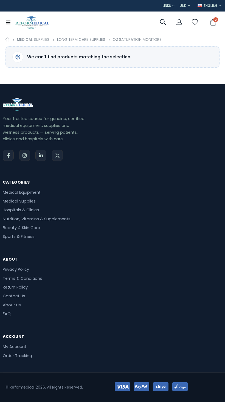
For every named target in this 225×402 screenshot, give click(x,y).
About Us (12, 305)
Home (7, 39)
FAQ (7, 314)
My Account (14, 346)
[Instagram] (24, 155)
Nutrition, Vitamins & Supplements (37, 219)
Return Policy (15, 287)
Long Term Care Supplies (81, 40)
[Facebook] (8, 155)
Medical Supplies (33, 40)
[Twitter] (57, 155)
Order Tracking (17, 355)
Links (167, 5)
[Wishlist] (194, 22)
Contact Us (14, 296)
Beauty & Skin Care (21, 227)
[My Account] (179, 22)
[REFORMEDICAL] (32, 22)
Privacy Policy (16, 269)
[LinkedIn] (40, 155)
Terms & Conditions (22, 278)
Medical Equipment (22, 192)
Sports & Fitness (19, 236)
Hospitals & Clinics (21, 210)
